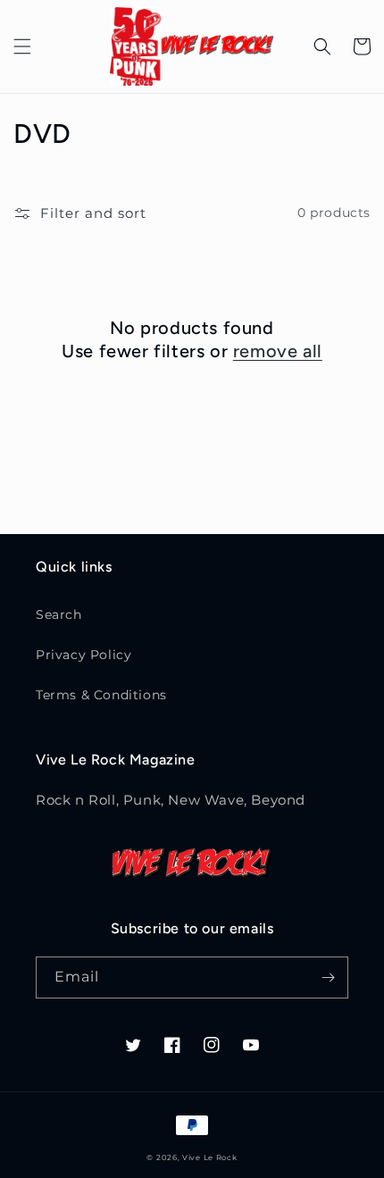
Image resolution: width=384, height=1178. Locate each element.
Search (59, 614)
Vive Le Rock (209, 1157)
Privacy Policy (83, 655)
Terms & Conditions (101, 695)
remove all (277, 351)
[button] (22, 46)
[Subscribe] (327, 977)
